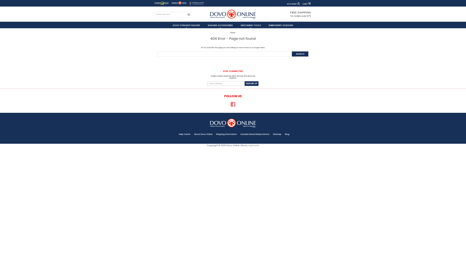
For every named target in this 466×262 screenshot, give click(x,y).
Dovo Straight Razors (186, 25)
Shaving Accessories (220, 25)
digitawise (253, 145)
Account (292, 4)
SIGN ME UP (251, 83)
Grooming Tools (251, 25)
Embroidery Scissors (281, 25)
